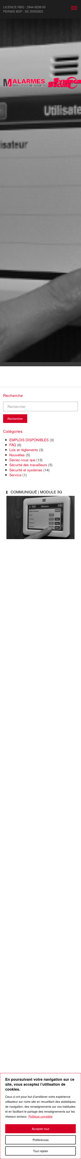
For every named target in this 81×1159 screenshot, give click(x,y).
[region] (40, 1116)
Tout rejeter (40, 1151)
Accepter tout (40, 1129)
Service (15, 474)
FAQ (12, 444)
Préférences (41, 1140)
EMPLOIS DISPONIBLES (29, 439)
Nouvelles (17, 454)
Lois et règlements (23, 449)
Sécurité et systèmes (25, 469)
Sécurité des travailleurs (28, 464)
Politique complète (40, 1116)
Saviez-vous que (22, 459)
